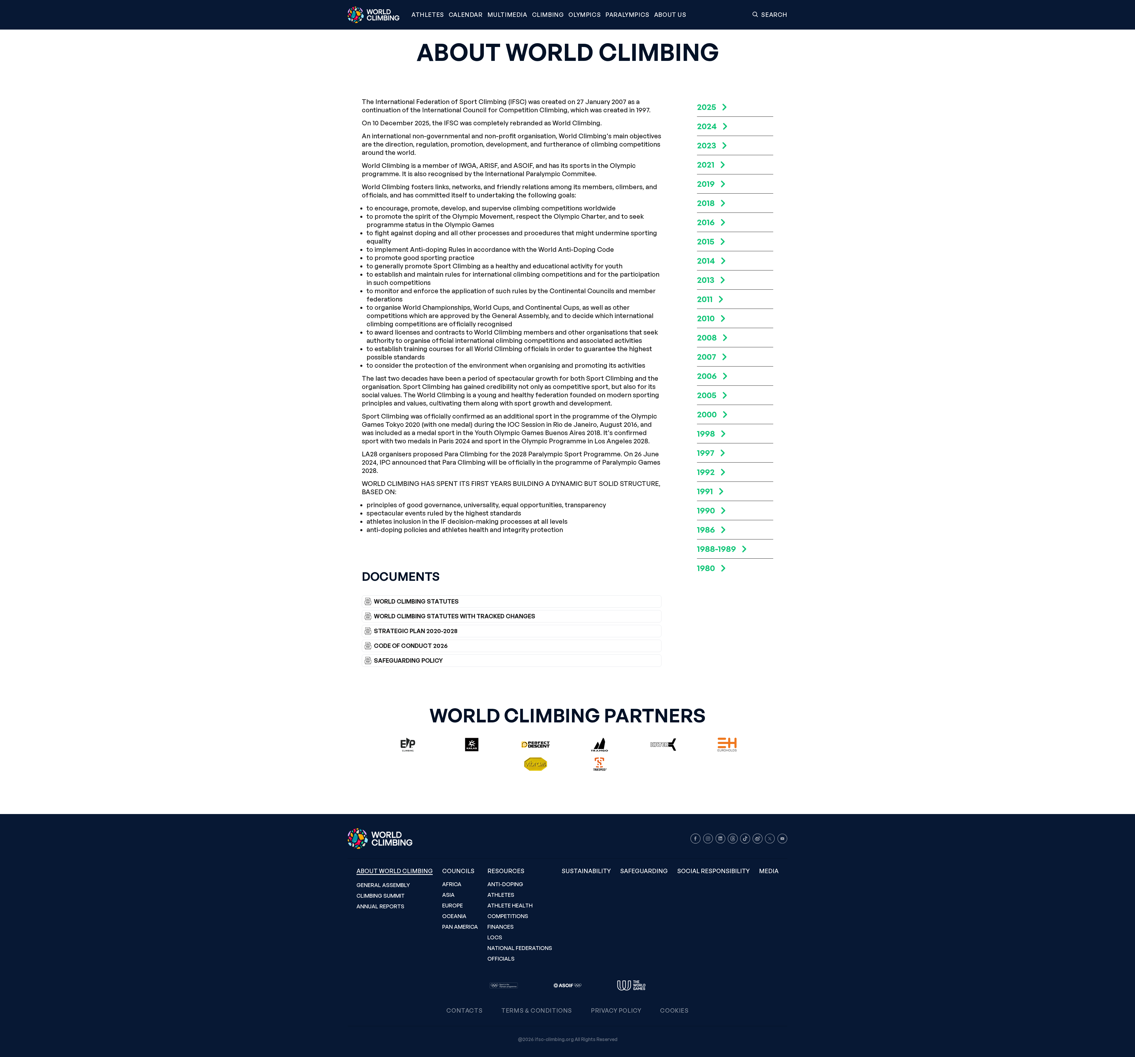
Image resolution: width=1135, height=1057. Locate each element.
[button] (507, 15)
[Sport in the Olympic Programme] (503, 985)
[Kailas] (471, 744)
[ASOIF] (567, 985)
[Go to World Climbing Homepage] (377, 15)
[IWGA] (631, 985)
